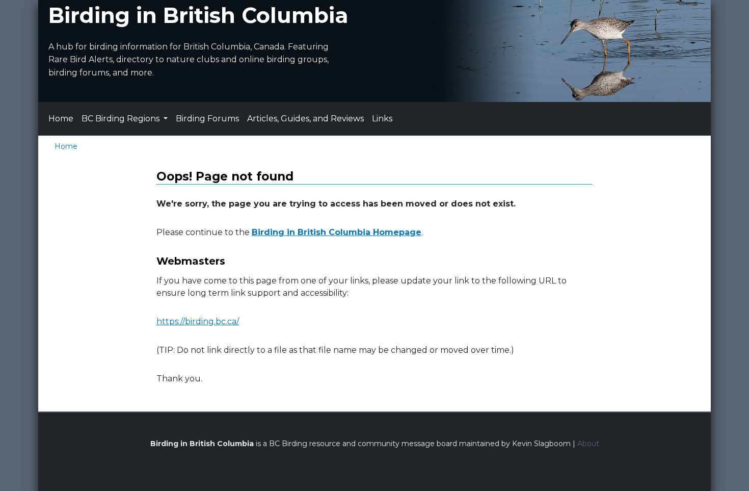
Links (382, 118)
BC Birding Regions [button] (122, 118)
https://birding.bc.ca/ (197, 321)
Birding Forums (207, 118)
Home (60, 118)
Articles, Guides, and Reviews (305, 118)
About (588, 443)
